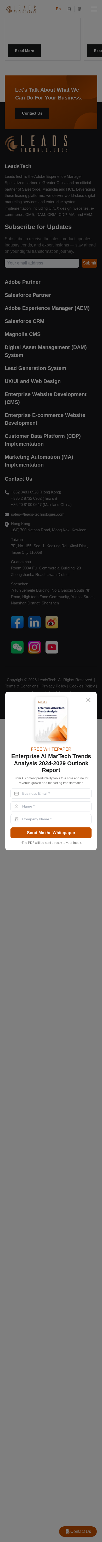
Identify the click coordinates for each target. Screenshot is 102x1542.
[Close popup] (88, 700)
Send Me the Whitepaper (51, 833)
